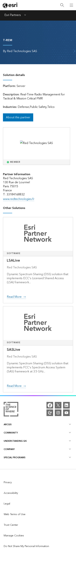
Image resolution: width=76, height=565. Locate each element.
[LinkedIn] (66, 405)
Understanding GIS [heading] (15, 441)
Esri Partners (12, 15)
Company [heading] (9, 449)
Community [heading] (11, 433)
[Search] (62, 5)
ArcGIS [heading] (8, 425)
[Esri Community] (49, 412)
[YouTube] (66, 412)
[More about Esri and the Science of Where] (11, 410)
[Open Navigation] (71, 5)
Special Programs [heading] (14, 458)
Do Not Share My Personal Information (26, 546)
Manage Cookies (14, 535)
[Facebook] (49, 405)
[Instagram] (58, 412)
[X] (58, 405)
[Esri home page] (10, 5)
